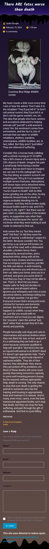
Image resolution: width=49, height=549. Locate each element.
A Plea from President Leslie (12, 423)
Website (6, 472)
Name (6, 446)
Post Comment (10, 525)
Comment (7, 486)
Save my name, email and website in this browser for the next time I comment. (26, 519)
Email (6, 459)
